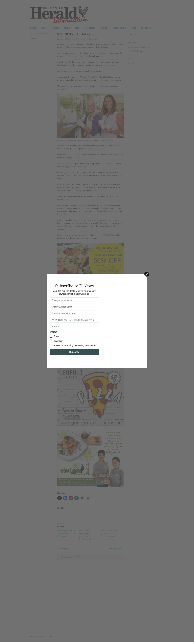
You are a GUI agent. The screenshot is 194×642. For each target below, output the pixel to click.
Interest (53, 331)
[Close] (146, 274)
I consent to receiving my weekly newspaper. (74, 345)
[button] (51, 336)
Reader (57, 336)
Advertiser (58, 340)
